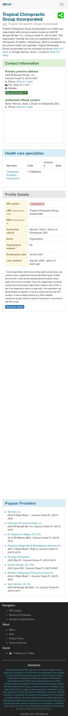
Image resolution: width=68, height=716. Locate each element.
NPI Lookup (15, 610)
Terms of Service (18, 642)
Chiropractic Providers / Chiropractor (12, 175)
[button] (61, 15)
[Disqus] (34, 362)
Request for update (14, 306)
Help (11, 634)
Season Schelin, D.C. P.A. (21, 564)
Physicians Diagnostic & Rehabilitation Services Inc (34, 545)
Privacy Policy (16, 638)
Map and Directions (15, 92)
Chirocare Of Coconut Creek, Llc (25, 523)
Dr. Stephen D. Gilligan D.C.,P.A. (24, 534)
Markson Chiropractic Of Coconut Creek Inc (30, 572)
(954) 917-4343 (24, 81)
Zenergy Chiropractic (19, 556)
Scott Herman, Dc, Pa (19, 584)
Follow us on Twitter (23, 653)
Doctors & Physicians (20, 614)
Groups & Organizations (21, 619)
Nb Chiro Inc (14, 511)
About (12, 629)
